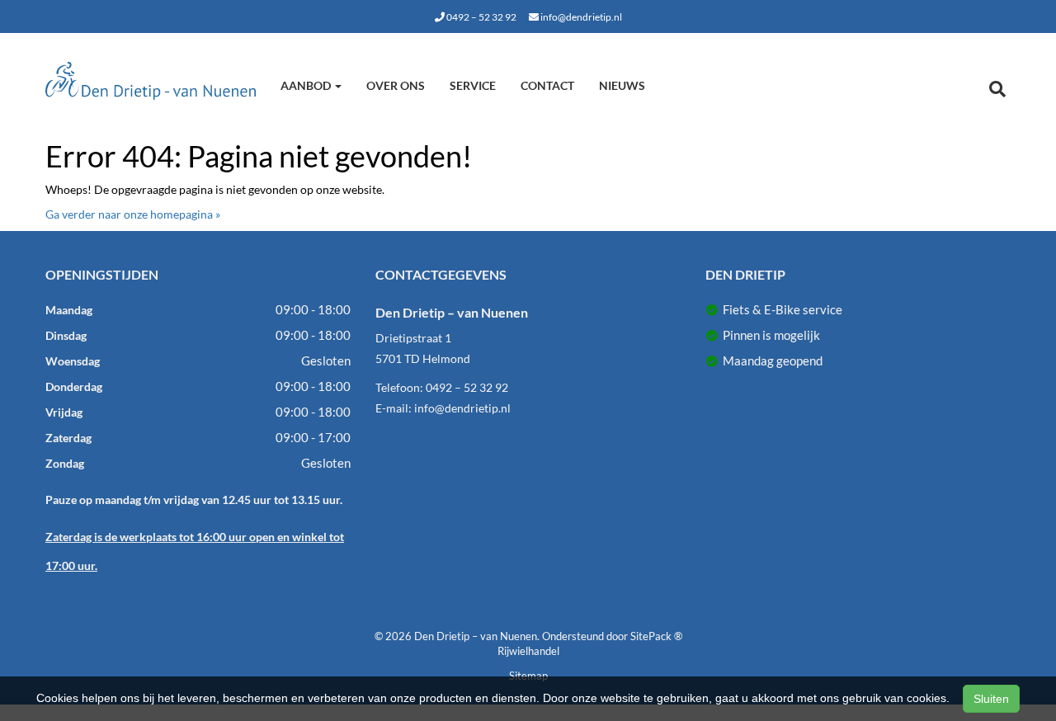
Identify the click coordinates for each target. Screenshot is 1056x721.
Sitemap (528, 675)
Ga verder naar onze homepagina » (132, 214)
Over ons (395, 85)
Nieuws (622, 85)
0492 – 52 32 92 (480, 17)
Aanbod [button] (306, 85)
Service (473, 85)
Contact (547, 85)
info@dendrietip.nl (580, 17)
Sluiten (991, 698)
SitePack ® (656, 636)
